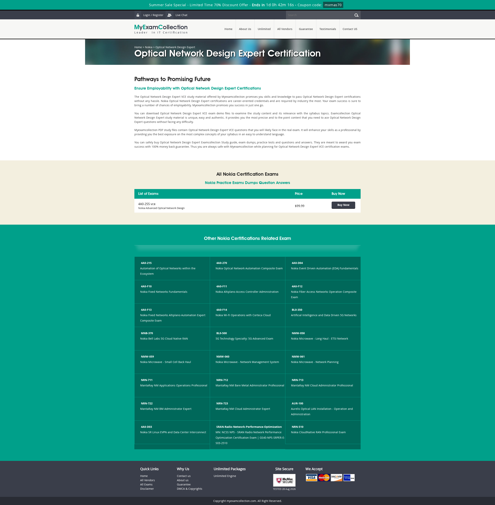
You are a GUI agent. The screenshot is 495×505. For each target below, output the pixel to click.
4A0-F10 (146, 286)
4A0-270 (221, 263)
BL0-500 (221, 333)
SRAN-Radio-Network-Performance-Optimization (249, 427)
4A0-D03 (146, 427)
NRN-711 (147, 380)
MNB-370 (147, 333)
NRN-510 (297, 427)
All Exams (146, 484)
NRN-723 (222, 403)
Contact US (350, 29)
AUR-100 (297, 403)
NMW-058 (298, 333)
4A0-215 (146, 263)
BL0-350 (297, 310)
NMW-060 (222, 356)
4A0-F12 (297, 286)
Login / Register (153, 15)
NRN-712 (222, 380)
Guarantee (306, 29)
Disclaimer (147, 488)
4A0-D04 (297, 263)
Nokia (148, 47)
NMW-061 (298, 356)
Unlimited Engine (225, 476)
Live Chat (181, 15)
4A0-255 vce (146, 204)
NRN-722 (147, 403)
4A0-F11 (221, 286)
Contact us (184, 476)
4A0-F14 (221, 310)
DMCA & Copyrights (189, 488)
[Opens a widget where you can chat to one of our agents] (468, 483)
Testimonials (327, 29)
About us (183, 480)
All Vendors (284, 29)
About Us (245, 29)
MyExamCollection (160, 29)
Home (228, 29)
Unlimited (264, 29)
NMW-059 (147, 356)
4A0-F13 (146, 310)
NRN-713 (297, 380)
